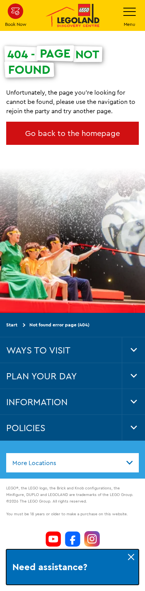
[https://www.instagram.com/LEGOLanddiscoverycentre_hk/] (92, 539)
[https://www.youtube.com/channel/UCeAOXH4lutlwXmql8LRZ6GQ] (53, 539)
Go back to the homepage (72, 133)
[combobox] (72, 462)
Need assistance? (49, 567)
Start (11, 325)
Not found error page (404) (59, 325)
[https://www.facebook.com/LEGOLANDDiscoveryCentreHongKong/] (72, 539)
